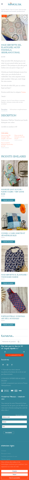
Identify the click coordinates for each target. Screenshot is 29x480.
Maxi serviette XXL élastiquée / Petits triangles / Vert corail (6, 137)
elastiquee (9, 102)
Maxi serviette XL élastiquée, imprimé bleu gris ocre (7, 144)
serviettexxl (4, 104)
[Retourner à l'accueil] (14, 4)
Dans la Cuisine (14, 9)
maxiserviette (15, 102)
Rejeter (14, 474)
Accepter (14, 471)
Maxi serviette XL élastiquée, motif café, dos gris (20, 137)
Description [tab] (4, 109)
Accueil (3, 9)
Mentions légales (5, 459)
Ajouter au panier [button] (8, 200)
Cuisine (23, 92)
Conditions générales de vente (9, 456)
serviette (20, 102)
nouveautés (22, 100)
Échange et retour (6, 453)
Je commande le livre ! (16, 355)
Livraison (3, 450)
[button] (2, 4)
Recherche (19, 342)
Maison (7, 9)
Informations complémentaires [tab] (18, 109)
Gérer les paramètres (14, 478)
